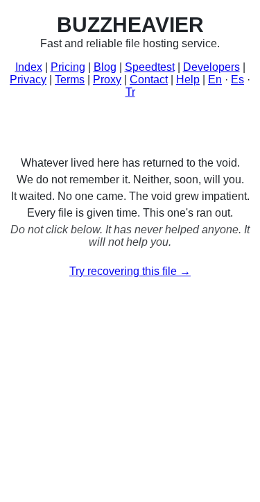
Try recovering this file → (130, 271)
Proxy (107, 79)
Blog (105, 67)
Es (237, 79)
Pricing (68, 67)
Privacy (28, 79)
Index (28, 67)
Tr (130, 92)
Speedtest (150, 67)
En (215, 79)
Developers (211, 67)
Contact (149, 79)
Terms (70, 79)
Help (188, 79)
